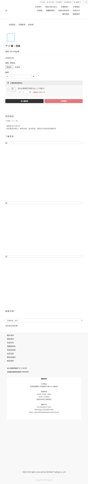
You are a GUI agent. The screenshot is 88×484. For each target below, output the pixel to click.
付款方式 (76, 10)
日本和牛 (38, 7)
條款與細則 (11, 357)
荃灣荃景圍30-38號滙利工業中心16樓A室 (44, 386)
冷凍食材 (76, 7)
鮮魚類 (30, 24)
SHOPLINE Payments (47, 480)
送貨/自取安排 (63, 10)
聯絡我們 (76, 14)
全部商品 (12, 24)
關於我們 (65, 14)
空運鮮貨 (64, 7)
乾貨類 (39, 10)
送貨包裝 (10, 353)
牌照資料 (10, 361)
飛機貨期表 (50, 10)
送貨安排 (10, 342)
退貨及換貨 (11, 350)
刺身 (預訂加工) (51, 7)
